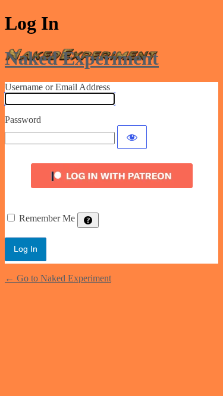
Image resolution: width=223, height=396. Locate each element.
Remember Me (47, 218)
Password (23, 120)
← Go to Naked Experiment (58, 278)
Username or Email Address (57, 87)
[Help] (88, 220)
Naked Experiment (82, 58)
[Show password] (132, 137)
